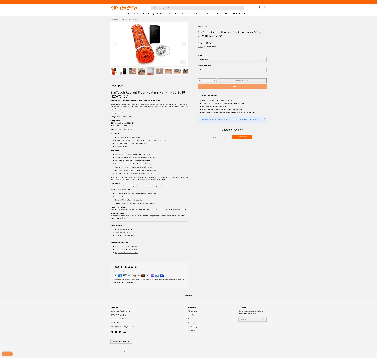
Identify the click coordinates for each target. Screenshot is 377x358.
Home (111, 19)
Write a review (242, 137)
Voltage (200, 55)
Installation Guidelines (122, 232)
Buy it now (232, 86)
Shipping (200, 46)
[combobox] (197, 8)
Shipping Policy (193, 323)
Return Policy (192, 327)
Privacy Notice (193, 311)
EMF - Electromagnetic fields (125, 235)
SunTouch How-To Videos (123, 229)
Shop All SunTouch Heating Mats (126, 249)
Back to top (188, 295)
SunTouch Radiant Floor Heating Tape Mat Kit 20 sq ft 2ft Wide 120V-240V (127, 19)
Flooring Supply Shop (119, 351)
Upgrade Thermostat (204, 65)
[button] (265, 7)
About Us (191, 315)
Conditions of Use (194, 319)
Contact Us (191, 331)
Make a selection (242, 80)
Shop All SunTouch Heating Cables (126, 253)
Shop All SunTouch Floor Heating (126, 246)
